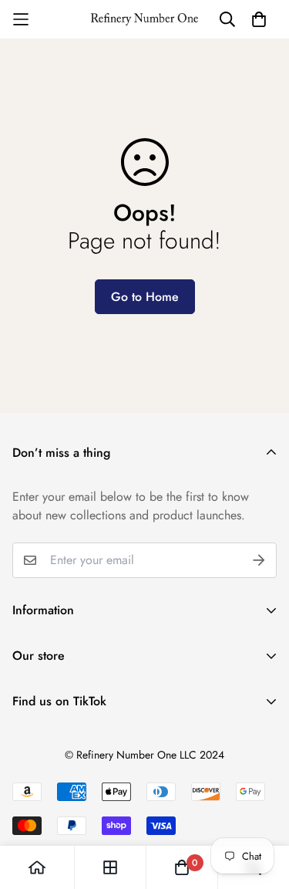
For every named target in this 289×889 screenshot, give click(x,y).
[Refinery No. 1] (145, 18)
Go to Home (145, 297)
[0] (182, 867)
